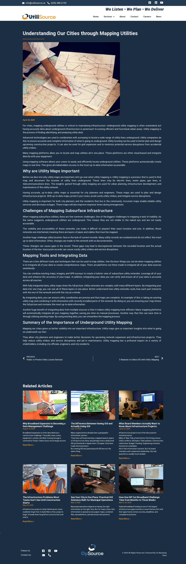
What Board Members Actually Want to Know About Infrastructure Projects (139, 425)
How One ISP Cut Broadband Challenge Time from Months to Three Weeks (139, 498)
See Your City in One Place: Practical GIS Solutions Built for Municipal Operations (92, 498)
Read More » (28, 445)
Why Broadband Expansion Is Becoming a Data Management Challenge (44, 425)
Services (108, 16)
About (122, 16)
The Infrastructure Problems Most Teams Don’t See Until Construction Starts (41, 500)
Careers (147, 16)
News (158, 16)
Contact (134, 16)
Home (96, 16)
